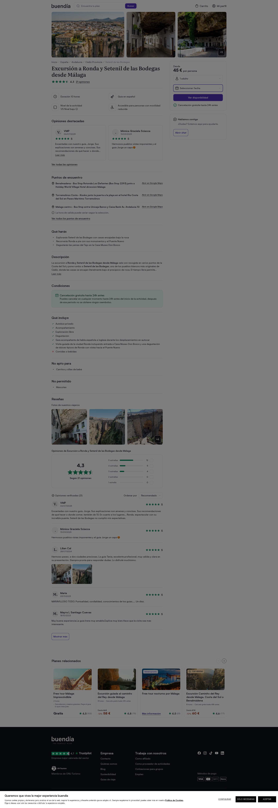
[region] (139, 799)
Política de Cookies (174, 800)
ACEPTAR (267, 799)
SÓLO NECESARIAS (246, 799)
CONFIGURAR (224, 799)
